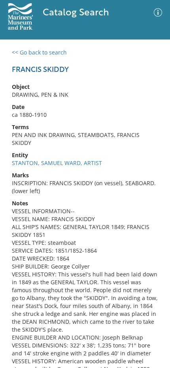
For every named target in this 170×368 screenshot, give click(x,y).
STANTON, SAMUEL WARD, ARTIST (57, 163)
